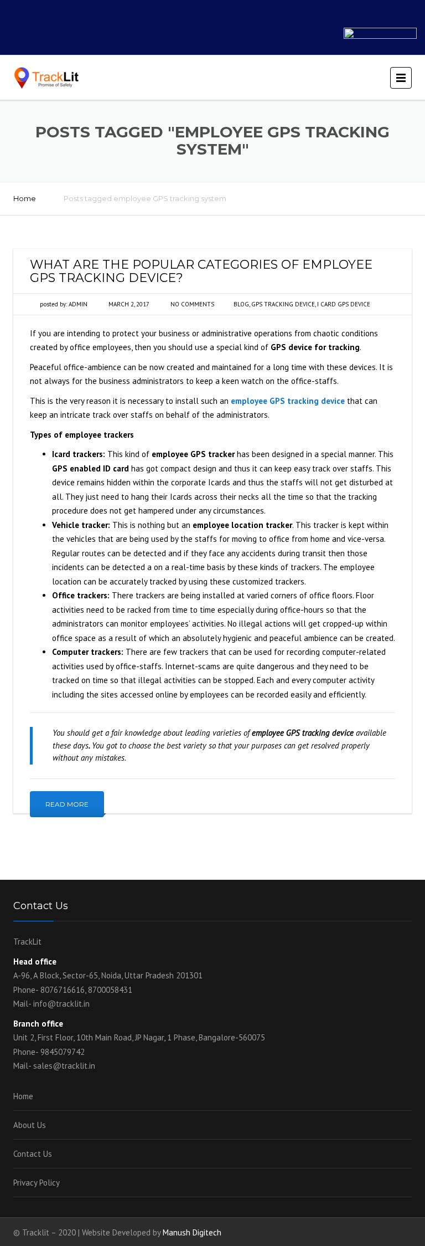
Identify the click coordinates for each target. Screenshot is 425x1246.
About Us (29, 1125)
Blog (241, 304)
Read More (67, 804)
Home (24, 198)
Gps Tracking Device (283, 304)
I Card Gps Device (343, 304)
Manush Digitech (192, 1232)
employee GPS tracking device (288, 401)
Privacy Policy (36, 1182)
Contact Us (32, 1153)
